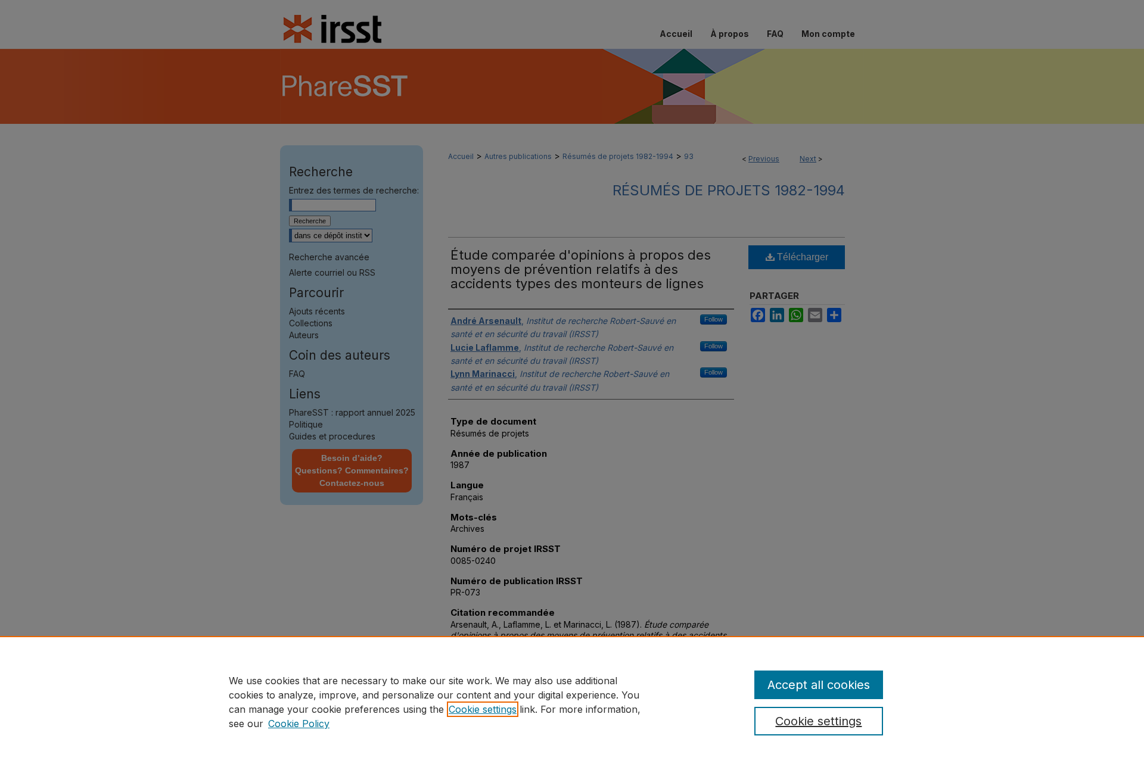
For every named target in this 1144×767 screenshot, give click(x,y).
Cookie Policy (298, 723)
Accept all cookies (818, 685)
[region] (572, 701)
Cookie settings (483, 709)
